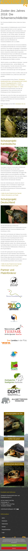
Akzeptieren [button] (14, 545)
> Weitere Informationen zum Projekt (9, 195)
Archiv (3, 518)
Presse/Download (6, 529)
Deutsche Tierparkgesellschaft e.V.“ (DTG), (11, 83)
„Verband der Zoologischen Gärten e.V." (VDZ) (12, 86)
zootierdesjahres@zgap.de (7, 509)
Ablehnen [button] (14, 548)
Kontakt (4, 526)
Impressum (4, 521)
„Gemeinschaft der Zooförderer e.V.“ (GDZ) (11, 85)
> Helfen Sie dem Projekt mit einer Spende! (11, 193)
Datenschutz (5, 523)
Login (3, 532)
